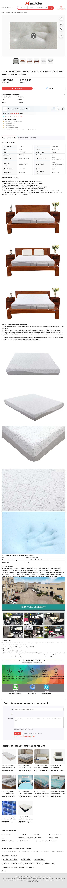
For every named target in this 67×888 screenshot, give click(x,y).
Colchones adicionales (55, 834)
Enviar (17, 733)
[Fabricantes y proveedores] (33, 3)
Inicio (3, 12)
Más (3, 871)
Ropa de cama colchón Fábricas (11, 863)
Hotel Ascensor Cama (7, 841)
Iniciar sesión (6, 130)
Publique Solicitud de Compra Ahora (24, 736)
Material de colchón (48, 863)
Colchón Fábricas (26, 859)
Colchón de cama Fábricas (10, 859)
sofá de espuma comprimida (25, 837)
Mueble (8, 12)
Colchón (25, 12)
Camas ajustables (6, 834)
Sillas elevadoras (38, 837)
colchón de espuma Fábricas (32, 863)
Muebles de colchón (39, 859)
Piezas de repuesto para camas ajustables (41, 841)
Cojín (3, 837)
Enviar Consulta (17, 88)
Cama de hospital (22, 834)
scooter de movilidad (23, 841)
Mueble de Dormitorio (17, 12)
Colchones (36, 834)
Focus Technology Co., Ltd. (30, 877)
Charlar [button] (51, 88)
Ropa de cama (53, 841)
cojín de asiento (53, 837)
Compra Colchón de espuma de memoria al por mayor (17, 867)
